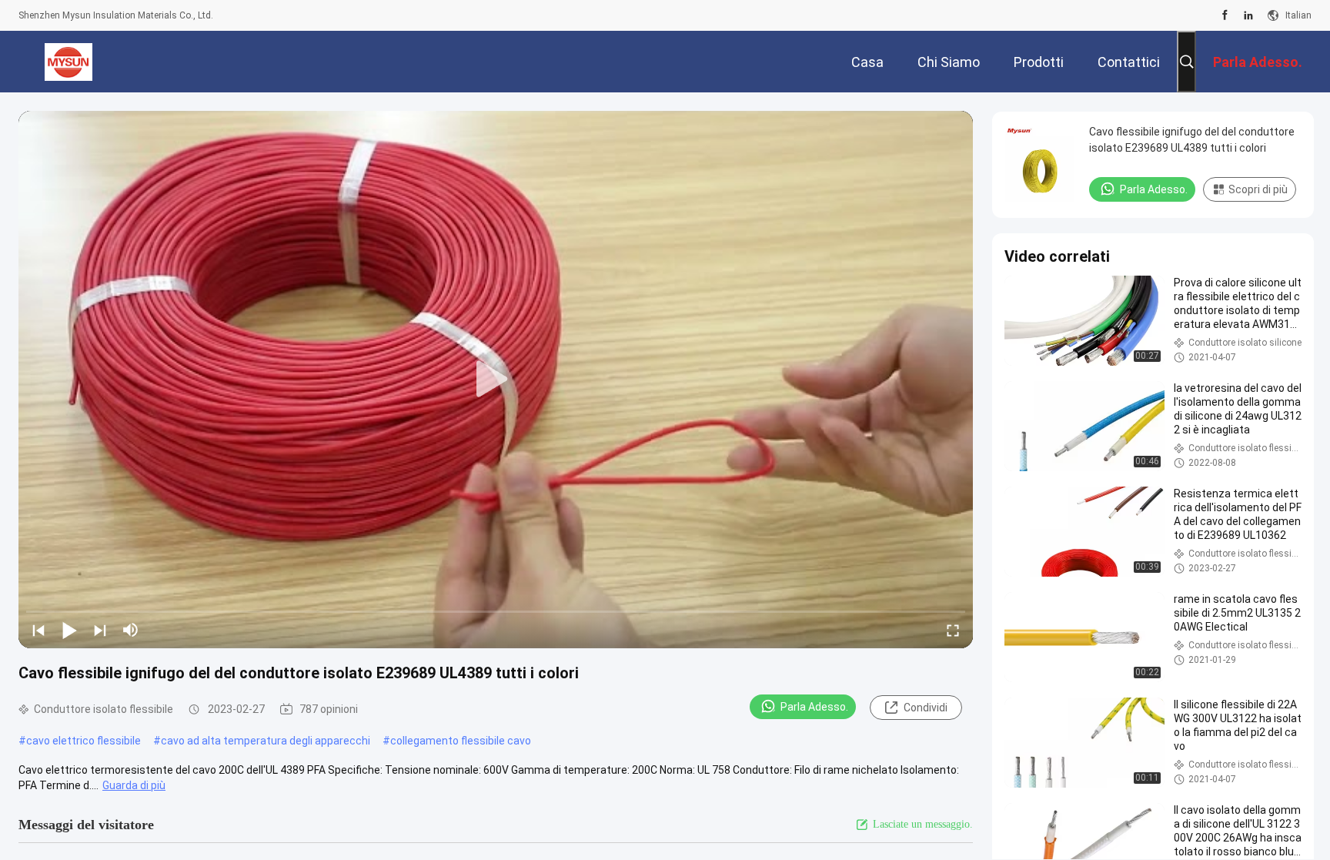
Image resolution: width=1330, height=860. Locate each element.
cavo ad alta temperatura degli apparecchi (265, 741)
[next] (100, 629)
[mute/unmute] (130, 629)
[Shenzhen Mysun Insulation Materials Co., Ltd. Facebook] (1225, 15)
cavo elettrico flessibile (83, 741)
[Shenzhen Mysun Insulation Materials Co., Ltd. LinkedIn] (1248, 15)
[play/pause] (69, 629)
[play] (495, 379)
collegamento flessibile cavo (460, 741)
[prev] (38, 629)
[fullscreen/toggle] (952, 629)
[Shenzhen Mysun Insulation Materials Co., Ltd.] (69, 61)
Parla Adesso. (814, 707)
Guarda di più (133, 785)
